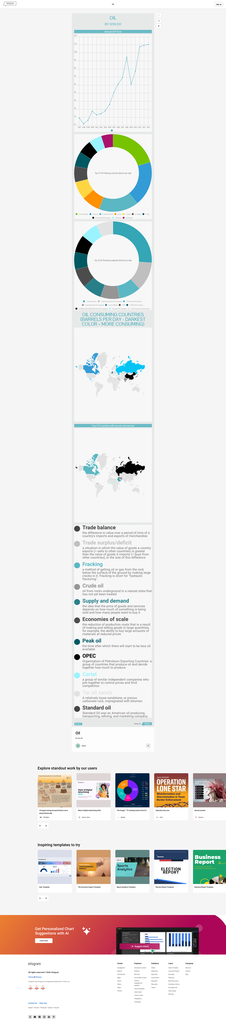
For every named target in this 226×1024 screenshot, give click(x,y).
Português (43, 1007)
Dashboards (121, 974)
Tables (119, 984)
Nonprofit (154, 981)
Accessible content (140, 978)
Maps (119, 978)
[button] (113, 130)
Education (154, 984)
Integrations (138, 998)
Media (153, 968)
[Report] (159, 26)
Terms (31, 977)
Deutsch (36, 1007)
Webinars (171, 978)
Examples (171, 974)
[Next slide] (46, 826)
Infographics (121, 968)
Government (155, 978)
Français (56, 1007)
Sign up (219, 4)
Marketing (154, 971)
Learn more (44, 941)
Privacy (39, 977)
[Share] (159, 21)
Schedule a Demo (174, 984)
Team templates (139, 989)
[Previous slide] (40, 826)
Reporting (154, 974)
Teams (153, 987)
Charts (119, 981)
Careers (187, 971)
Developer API (172, 987)
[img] (131, 150)
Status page (172, 991)
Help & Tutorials (173, 968)
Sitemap (171, 994)
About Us (188, 968)
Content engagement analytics (138, 983)
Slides (119, 987)
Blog (186, 974)
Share (79, 724)
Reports (119, 971)
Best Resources (173, 981)
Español (50, 1007)
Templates (137, 1002)
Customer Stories (173, 971)
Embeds (136, 971)
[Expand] (159, 15)
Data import (138, 992)
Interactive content (140, 968)
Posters (119, 991)
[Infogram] (9, 4)
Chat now (43, 1003)
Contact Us (32, 1003)
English (30, 1007)
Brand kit (137, 974)
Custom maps (138, 995)
